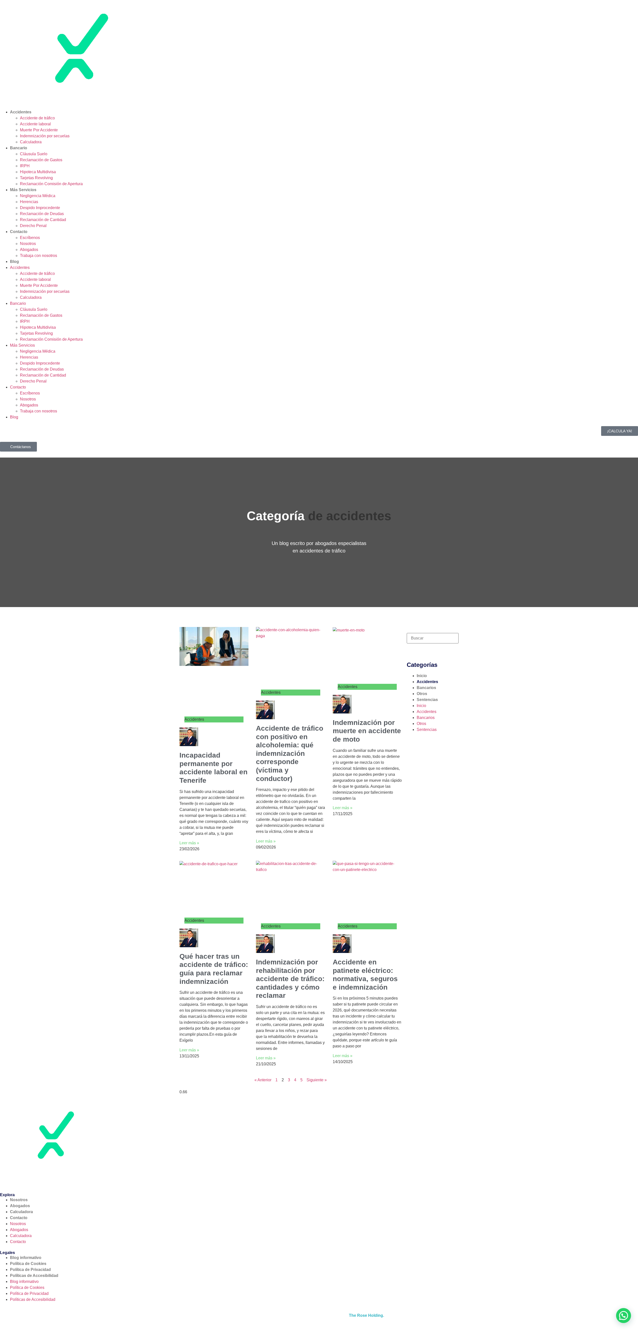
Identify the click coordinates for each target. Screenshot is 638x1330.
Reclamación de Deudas (42, 214)
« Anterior (262, 1080)
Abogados (29, 249)
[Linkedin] (46, 1179)
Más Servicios (23, 190)
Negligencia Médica (37, 196)
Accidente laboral (35, 124)
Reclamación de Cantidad (43, 220)
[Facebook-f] (6, 1179)
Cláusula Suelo (33, 154)
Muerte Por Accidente (39, 130)
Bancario (18, 148)
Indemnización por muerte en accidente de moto (367, 731)
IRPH (25, 166)
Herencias (29, 202)
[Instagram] (33, 1179)
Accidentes (20, 112)
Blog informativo (25, 1257)
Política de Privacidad (30, 1269)
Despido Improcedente (40, 208)
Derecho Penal (33, 226)
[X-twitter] (19, 1179)
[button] (623, 1315)
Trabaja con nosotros (38, 255)
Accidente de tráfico (37, 118)
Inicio (422, 676)
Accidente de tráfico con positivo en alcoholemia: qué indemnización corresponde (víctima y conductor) (289, 753)
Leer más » (189, 843)
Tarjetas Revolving (36, 178)
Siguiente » (317, 1080)
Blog (14, 261)
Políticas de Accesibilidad (34, 1275)
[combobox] (433, 638)
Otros (422, 694)
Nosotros (28, 243)
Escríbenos (30, 237)
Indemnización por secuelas (45, 136)
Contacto (18, 232)
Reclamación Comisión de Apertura (51, 184)
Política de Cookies (28, 1263)
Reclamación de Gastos (41, 160)
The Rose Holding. (366, 1315)
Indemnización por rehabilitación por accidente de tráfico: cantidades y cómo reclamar (290, 978)
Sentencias (427, 700)
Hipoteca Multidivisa (38, 172)
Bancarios (426, 688)
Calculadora (31, 142)
